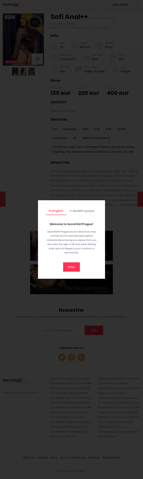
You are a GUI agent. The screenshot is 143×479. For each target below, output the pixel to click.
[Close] (101, 204)
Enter (71, 267)
